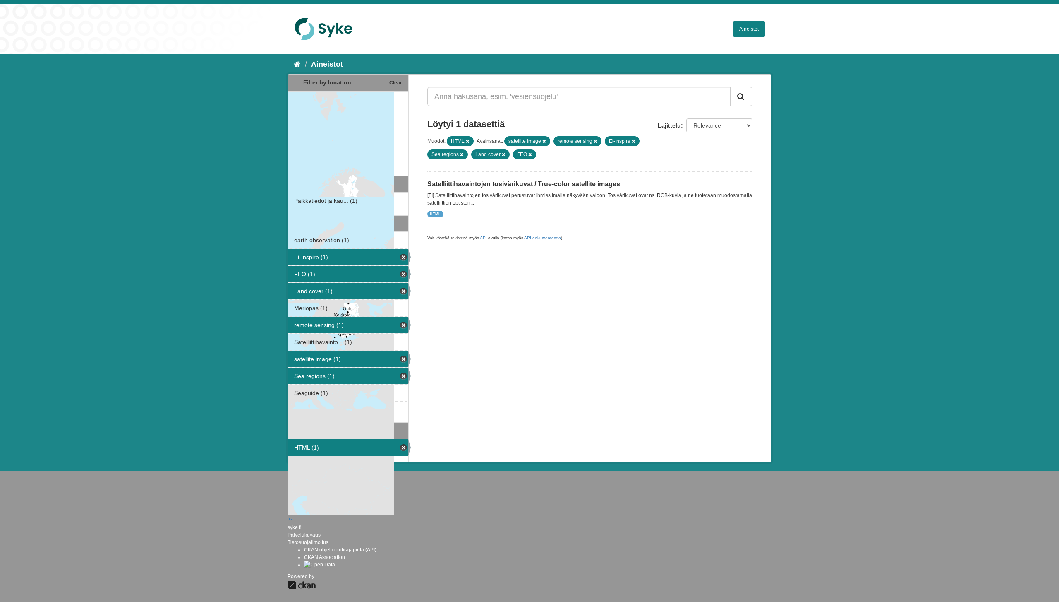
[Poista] (468, 141)
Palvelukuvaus (304, 535)
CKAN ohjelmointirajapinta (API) (340, 550)
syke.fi (295, 527)
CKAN (302, 585)
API (483, 238)
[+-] (348, 133)
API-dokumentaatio (542, 238)
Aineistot (749, 29)
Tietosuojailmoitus (308, 542)
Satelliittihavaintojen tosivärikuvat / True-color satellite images (523, 184)
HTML (435, 214)
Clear (395, 83)
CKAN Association (324, 557)
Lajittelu (669, 125)
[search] (741, 96)
